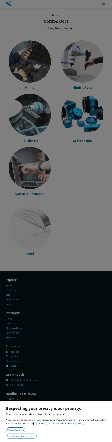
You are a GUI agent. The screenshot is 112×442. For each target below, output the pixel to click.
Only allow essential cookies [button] (21, 436)
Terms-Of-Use (58, 423)
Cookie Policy (40, 423)
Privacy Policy (77, 423)
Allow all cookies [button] (15, 429)
